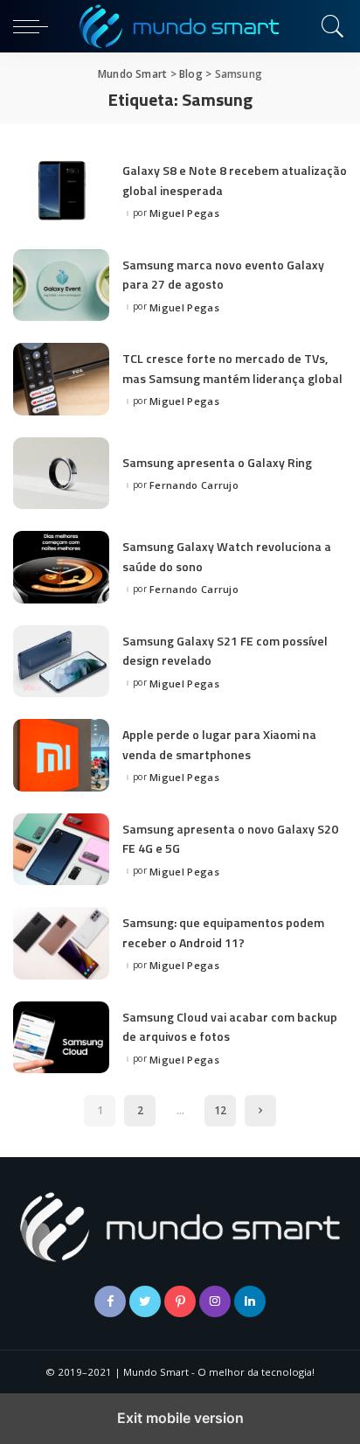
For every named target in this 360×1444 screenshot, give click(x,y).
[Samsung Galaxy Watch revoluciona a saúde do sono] (61, 567)
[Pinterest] (180, 1301)
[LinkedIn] (250, 1301)
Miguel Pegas (184, 213)
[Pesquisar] (330, 26)
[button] (35, 26)
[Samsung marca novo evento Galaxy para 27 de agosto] (61, 285)
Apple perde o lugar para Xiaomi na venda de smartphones (219, 744)
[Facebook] (110, 1301)
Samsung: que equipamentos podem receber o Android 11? (223, 932)
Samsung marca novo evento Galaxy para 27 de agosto (223, 274)
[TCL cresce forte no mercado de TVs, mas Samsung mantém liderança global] (61, 379)
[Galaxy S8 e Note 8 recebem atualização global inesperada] (61, 191)
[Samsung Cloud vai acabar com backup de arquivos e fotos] (61, 1037)
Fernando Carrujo (194, 485)
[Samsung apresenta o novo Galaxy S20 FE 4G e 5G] (61, 849)
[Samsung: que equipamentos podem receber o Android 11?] (61, 943)
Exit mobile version (180, 1418)
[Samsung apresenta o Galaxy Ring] (61, 473)
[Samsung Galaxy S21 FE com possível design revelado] (61, 661)
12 (220, 1110)
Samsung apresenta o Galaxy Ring (217, 462)
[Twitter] (145, 1301)
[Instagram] (215, 1301)
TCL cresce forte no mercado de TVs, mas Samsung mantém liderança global (232, 368)
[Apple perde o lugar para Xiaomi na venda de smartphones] (61, 755)
